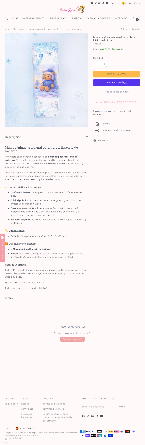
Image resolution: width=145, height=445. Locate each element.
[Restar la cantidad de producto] (95, 64)
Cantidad (98, 58)
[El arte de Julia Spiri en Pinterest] (99, 3)
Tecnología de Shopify (14, 438)
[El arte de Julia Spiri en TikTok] (103, 3)
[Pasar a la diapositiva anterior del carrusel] (131, 381)
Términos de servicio (53, 408)
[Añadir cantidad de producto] (104, 64)
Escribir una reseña (72, 339)
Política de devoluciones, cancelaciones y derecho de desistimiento (57, 417)
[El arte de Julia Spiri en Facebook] (92, 3)
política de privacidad (54, 403)
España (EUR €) (131, 3)
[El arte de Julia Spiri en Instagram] (95, 3)
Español (114, 3)
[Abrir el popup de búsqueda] (6, 18)
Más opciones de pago (117, 91)
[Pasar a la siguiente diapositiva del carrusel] (137, 381)
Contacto (9, 398)
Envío (96, 111)
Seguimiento (11, 403)
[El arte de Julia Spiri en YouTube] (106, 3)
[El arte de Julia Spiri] (72, 9)
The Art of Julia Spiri (28, 433)
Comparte (102, 140)
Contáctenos (125, 130)
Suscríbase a (118, 407)
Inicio (7, 29)
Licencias (26, 403)
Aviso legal (48, 398)
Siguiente (136, 29)
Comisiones (27, 408)
